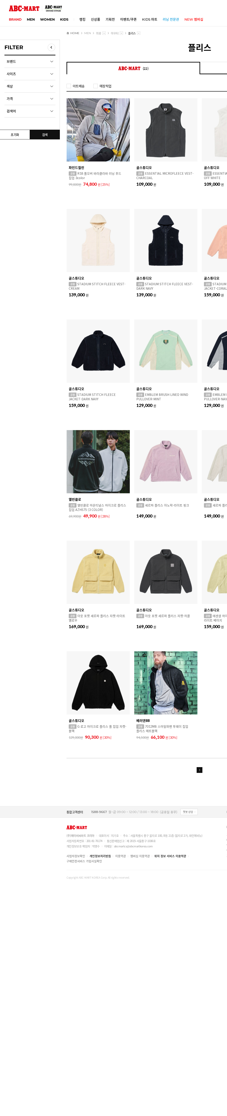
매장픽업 (105, 86)
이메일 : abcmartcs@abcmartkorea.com (128, 846)
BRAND (15, 19)
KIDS (64, 19)
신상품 (95, 19)
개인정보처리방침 (100, 856)
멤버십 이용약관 (140, 856)
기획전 (110, 19)
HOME (74, 33)
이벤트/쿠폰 (128, 19)
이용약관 (120, 856)
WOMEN (47, 19)
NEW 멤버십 (193, 19)
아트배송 (78, 86)
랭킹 (82, 19)
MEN (31, 19)
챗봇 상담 (188, 812)
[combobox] (104, 33)
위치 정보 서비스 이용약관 (170, 856)
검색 (45, 134)
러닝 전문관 (171, 19)
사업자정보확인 (76, 856)
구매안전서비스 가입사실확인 (84, 861)
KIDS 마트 (149, 19)
